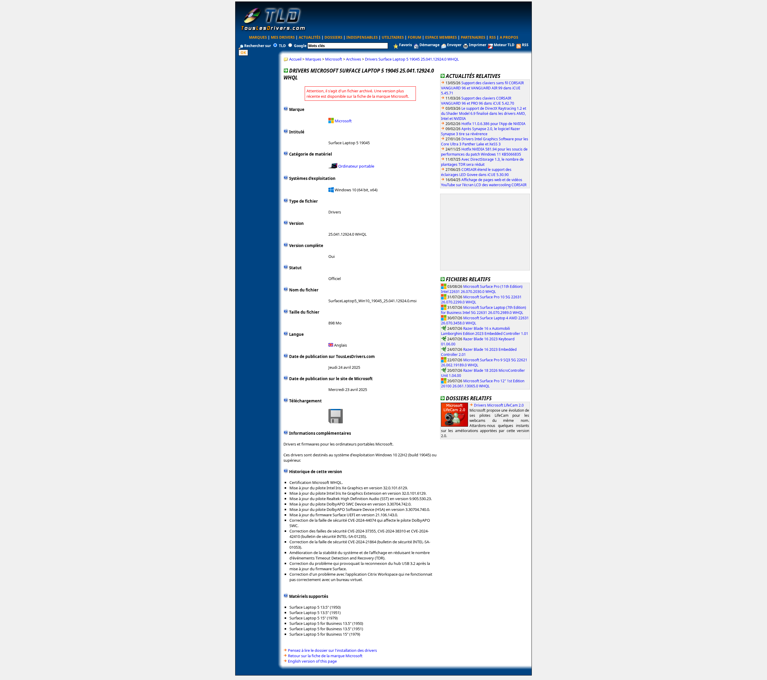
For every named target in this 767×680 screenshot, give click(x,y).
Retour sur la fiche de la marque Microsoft (325, 655)
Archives (353, 59)
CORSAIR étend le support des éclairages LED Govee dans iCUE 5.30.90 (476, 172)
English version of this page (312, 661)
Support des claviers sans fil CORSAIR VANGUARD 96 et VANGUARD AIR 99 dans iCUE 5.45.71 (482, 88)
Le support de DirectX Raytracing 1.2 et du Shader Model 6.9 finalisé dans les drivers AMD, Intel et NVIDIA (483, 113)
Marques (258, 37)
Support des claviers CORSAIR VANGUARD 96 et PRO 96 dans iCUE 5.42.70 (477, 101)
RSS (492, 37)
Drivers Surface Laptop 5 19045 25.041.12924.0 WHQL (412, 59)
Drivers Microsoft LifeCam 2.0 (499, 405)
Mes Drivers (283, 37)
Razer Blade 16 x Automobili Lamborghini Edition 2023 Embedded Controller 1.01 (484, 331)
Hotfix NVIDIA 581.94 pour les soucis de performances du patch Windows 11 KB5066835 (484, 152)
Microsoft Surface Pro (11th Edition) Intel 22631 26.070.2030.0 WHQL (482, 289)
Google (300, 45)
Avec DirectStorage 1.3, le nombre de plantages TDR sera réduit (482, 162)
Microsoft (333, 59)
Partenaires (473, 37)
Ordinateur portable (356, 166)
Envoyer (454, 44)
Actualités (310, 37)
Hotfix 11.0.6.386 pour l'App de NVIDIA (493, 123)
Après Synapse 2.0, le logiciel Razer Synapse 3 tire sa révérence (480, 131)
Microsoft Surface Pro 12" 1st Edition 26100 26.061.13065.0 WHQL (482, 383)
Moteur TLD (504, 44)
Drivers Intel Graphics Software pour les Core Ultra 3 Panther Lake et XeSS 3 (484, 141)
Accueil (295, 59)
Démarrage (429, 44)
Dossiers (333, 37)
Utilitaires (393, 37)
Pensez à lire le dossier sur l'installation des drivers (332, 650)
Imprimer (477, 44)
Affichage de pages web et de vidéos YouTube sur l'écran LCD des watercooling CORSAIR (483, 182)
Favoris (405, 44)
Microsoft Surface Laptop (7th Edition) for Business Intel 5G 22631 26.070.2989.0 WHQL (483, 310)
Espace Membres (441, 37)
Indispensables (362, 37)
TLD (282, 45)
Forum (414, 37)
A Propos (509, 37)
